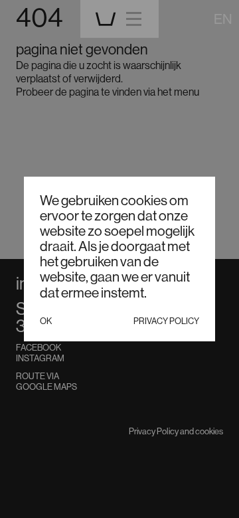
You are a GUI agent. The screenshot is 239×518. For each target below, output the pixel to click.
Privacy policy (166, 320)
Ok (46, 320)
